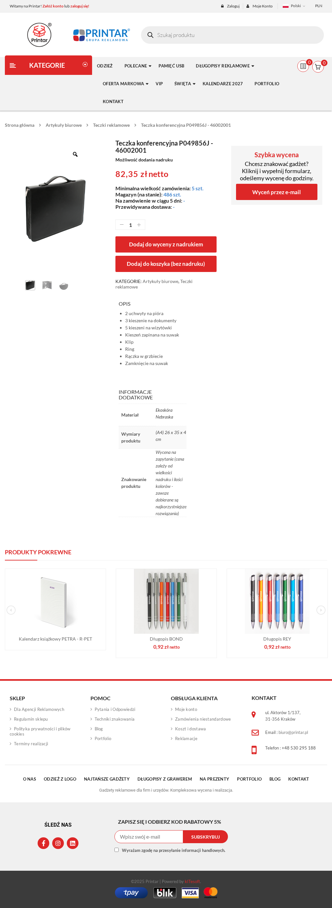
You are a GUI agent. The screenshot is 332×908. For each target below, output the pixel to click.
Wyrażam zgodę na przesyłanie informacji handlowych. (173, 850)
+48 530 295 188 (299, 747)
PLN (318, 5)
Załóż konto (53, 6)
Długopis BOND (166, 639)
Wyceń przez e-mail (276, 192)
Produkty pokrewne (38, 552)
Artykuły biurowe (64, 125)
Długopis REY (277, 639)
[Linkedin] (72, 843)
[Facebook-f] (43, 843)
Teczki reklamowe (111, 125)
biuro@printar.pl (293, 732)
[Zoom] (75, 154)
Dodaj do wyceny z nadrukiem (166, 244)
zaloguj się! (79, 6)
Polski (296, 5)
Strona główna (19, 125)
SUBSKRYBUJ (205, 837)
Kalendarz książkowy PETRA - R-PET (55, 639)
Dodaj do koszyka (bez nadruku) (166, 263)
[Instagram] (58, 843)
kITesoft (192, 881)
